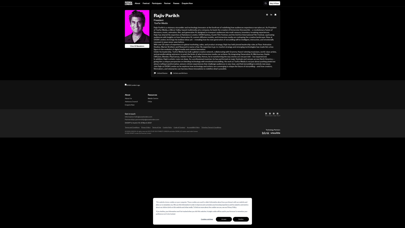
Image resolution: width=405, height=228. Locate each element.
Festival (146, 3)
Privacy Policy (231, 207)
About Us (128, 98)
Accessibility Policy (193, 127)
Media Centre (153, 98)
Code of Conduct (179, 127)
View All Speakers (137, 46)
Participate (157, 3)
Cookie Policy (167, 127)
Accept (223, 219)
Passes (176, 3)
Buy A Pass (274, 3)
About (137, 3)
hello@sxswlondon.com (143, 116)
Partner (167, 3)
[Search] (266, 3)
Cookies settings (207, 219)
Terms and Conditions (132, 127)
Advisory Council (131, 101)
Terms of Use (156, 127)
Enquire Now (187, 3)
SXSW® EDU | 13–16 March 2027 (137, 122)
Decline (240, 219)
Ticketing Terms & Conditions (211, 127)
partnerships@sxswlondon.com (147, 119)
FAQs (150, 101)
